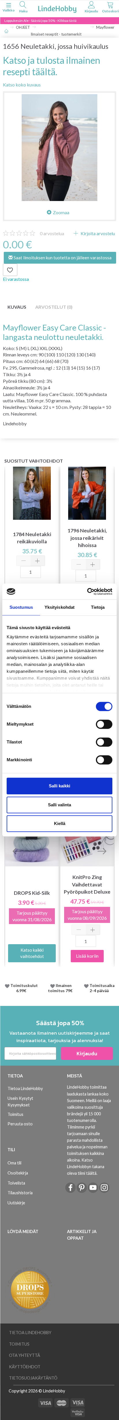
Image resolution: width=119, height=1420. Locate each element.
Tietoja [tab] (98, 607)
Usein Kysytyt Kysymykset (20, 1101)
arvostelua (52, 233)
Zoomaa (61, 212)
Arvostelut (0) (53, 307)
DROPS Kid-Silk (32, 893)
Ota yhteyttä (24, 1355)
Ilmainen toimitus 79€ (61, 988)
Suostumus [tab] (21, 607)
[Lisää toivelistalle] (10, 270)
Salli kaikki (59, 785)
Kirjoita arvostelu (97, 233)
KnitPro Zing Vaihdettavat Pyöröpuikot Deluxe (87, 884)
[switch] (104, 724)
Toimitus (15, 1114)
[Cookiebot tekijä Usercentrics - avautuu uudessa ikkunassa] (87, 591)
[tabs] (23, 8)
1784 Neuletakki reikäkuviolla (32, 537)
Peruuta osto (20, 1123)
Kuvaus (17, 307)
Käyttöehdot (24, 1366)
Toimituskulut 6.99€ (24, 988)
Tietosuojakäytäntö (33, 1377)
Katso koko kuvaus (22, 84)
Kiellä (59, 823)
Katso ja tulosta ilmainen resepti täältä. (51, 66)
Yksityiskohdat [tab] (59, 607)
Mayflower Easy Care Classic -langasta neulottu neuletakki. (54, 332)
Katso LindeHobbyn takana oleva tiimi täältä (85, 1167)
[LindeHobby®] (57, 8)
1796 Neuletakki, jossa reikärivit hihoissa (87, 538)
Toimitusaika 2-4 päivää (102, 988)
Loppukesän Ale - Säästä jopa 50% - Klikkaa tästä (40, 20)
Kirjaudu (87, 1053)
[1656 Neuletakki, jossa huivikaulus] (59, 147)
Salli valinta (59, 804)
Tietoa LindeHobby (25, 1088)
